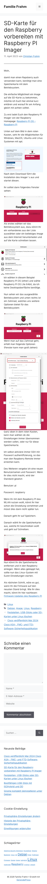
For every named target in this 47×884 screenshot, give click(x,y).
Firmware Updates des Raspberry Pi (23, 596)
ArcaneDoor (27, 851)
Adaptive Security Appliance (13, 851)
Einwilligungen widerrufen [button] (17, 828)
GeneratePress (24, 880)
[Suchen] (39, 733)
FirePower (35, 855)
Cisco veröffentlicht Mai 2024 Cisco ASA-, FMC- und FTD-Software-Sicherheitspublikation (21, 624)
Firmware (7, 860)
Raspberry (36, 608)
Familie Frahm (15, 7)
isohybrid (24, 860)
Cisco (13, 855)
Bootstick (7, 855)
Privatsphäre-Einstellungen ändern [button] (22, 816)
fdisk (29, 855)
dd (16, 855)
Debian (11, 608)
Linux (10, 604)
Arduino (34, 851)
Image (19, 608)
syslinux (27, 865)
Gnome (13, 860)
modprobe (7, 865)
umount (32, 865)
